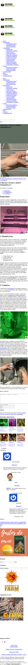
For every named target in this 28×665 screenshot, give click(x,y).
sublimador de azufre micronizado (16, 295)
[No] (21, 664)
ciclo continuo (10, 288)
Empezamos (6, 190)
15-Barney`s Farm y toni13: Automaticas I (20, 444)
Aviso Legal (14, 645)
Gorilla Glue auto (14, 523)
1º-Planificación (7, 192)
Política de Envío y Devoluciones (14, 649)
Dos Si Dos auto (6, 523)
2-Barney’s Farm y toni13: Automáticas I (3, 429)
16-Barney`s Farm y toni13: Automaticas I (12, 444)
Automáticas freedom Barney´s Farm (12, 429)
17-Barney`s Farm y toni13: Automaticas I (3, 444)
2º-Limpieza (6, 193)
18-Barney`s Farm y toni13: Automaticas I (20, 429)
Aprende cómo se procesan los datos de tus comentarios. (13, 413)
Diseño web (9, 658)
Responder (14, 465)
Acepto (8, 664)
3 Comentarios (3, 180)
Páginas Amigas (14, 646)
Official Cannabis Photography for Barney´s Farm (14, 654)
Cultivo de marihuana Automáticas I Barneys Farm (13, 178)
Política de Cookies (14, 652)
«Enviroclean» (3, 348)
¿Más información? (15, 664)
